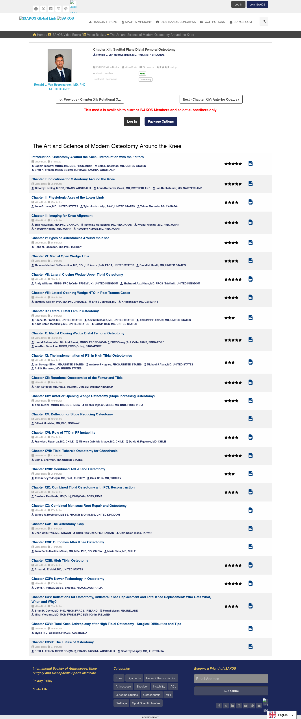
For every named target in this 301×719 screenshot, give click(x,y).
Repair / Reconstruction (161, 678)
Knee (119, 678)
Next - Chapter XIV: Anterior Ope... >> (211, 99)
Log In (238, 4)
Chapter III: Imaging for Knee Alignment (62, 215)
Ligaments (134, 678)
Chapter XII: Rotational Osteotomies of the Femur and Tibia (77, 377)
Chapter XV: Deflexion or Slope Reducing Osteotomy (72, 414)
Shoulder (142, 686)
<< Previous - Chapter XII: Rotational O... (90, 99)
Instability (159, 686)
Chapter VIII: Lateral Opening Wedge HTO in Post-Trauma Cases (81, 292)
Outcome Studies (127, 695)
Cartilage (121, 703)
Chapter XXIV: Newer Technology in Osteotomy (68, 578)
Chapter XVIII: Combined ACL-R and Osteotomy (68, 468)
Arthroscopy (123, 686)
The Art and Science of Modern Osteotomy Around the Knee (151, 34)
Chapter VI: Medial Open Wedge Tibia (60, 256)
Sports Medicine (138, 22)
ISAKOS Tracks (105, 22)
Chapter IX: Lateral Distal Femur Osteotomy (65, 310)
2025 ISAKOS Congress (178, 22)
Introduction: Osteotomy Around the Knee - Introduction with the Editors (88, 156)
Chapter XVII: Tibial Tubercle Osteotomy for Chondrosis (74, 450)
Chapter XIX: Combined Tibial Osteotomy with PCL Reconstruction (83, 487)
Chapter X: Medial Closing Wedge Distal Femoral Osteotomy (78, 333)
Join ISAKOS (257, 4)
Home (40, 34)
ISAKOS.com (243, 22)
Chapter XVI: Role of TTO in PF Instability (63, 432)
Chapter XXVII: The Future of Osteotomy (63, 642)
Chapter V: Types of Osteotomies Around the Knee (70, 237)
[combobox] (282, 715)
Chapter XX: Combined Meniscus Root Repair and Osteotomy (79, 505)
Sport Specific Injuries (146, 703)
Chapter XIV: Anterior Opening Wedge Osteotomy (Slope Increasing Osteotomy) (93, 395)
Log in (132, 121)
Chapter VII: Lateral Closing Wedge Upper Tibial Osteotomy (77, 274)
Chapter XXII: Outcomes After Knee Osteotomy (68, 542)
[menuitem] (103, 22)
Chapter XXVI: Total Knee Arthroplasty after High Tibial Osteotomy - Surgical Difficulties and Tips (106, 623)
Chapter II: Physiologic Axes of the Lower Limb (68, 197)
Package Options (161, 121)
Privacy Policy (42, 680)
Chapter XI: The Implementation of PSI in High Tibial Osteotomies (82, 355)
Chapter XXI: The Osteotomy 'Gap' (58, 523)
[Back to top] (286, 691)
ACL (173, 686)
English (283, 715)
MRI (168, 695)
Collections (214, 22)
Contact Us (40, 689)
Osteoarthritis (151, 695)
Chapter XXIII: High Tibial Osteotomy (60, 560)
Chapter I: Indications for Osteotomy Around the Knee (73, 179)
